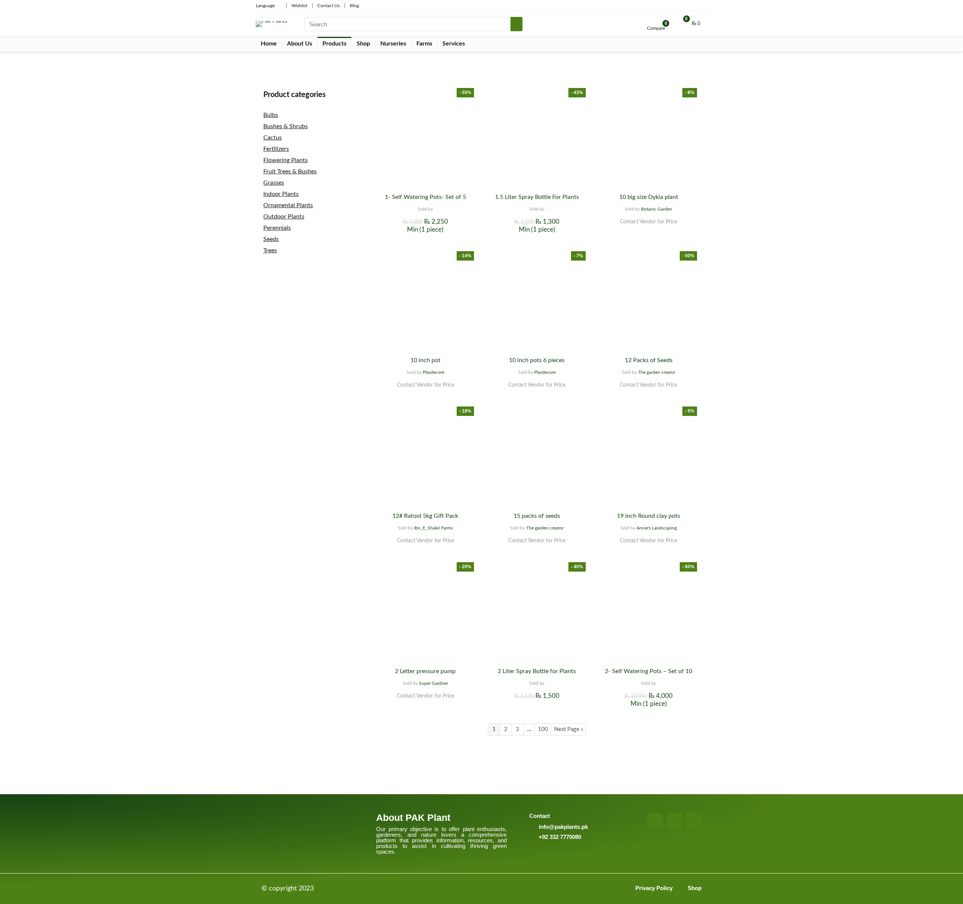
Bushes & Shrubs (285, 126)
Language (265, 5)
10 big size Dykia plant (648, 197)
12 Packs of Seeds (649, 360)
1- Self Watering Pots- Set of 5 (425, 197)
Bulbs (270, 115)
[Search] (516, 24)
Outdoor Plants (283, 217)
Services (453, 44)
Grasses (273, 183)
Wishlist (299, 5)
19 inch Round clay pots (648, 516)
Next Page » (568, 729)
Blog (354, 5)
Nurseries (393, 44)
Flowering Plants (285, 160)
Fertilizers (276, 149)
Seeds (271, 239)
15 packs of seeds (536, 516)
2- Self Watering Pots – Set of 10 (648, 671)
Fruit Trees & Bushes (290, 171)
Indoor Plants (281, 194)
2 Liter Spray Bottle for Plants (537, 671)
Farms (424, 44)
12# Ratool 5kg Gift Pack (425, 516)
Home (269, 44)
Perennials (277, 228)
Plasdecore (433, 372)
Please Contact (648, 229)
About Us (299, 44)
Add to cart (425, 237)
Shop (363, 44)
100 (543, 729)
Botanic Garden (656, 209)
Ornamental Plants (288, 205)
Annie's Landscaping (656, 528)
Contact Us (328, 5)
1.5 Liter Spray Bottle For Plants (537, 197)
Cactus (272, 138)
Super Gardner (433, 683)
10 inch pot (425, 360)
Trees (270, 250)
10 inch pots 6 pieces (537, 360)
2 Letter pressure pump (425, 671)
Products (334, 44)
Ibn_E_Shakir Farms (433, 528)
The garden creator (656, 372)
